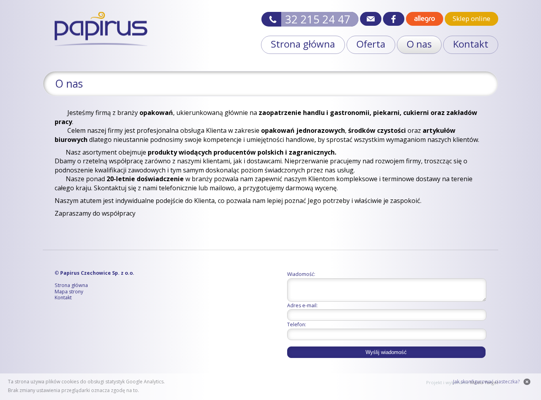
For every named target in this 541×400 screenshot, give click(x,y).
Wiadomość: (301, 274)
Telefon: (296, 324)
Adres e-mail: (302, 305)
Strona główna (303, 43)
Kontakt (470, 43)
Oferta (370, 43)
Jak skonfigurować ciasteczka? (486, 381)
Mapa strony (69, 292)
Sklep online (471, 18)
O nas (419, 43)
